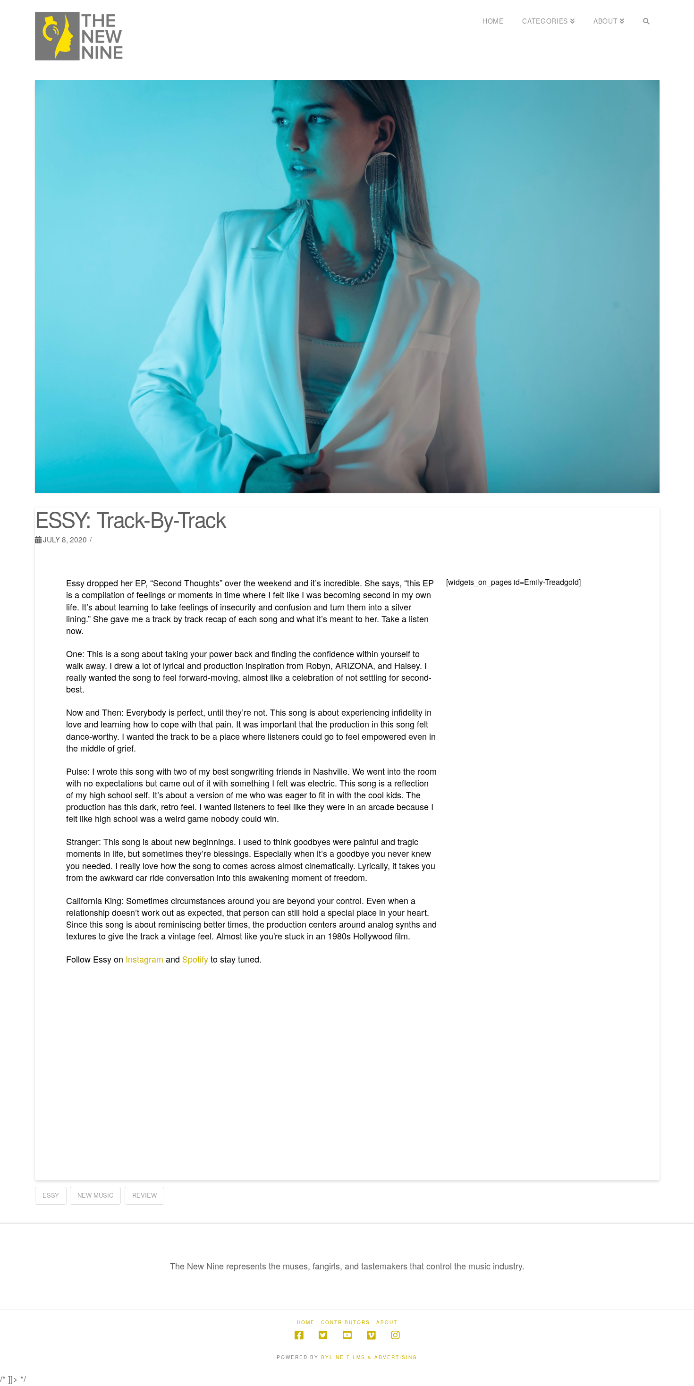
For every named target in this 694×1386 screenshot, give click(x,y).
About (387, 1322)
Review (144, 1195)
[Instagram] (395, 1335)
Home (306, 1322)
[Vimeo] (371, 1335)
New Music (95, 1195)
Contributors (345, 1322)
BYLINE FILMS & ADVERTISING (369, 1357)
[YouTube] (347, 1335)
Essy (50, 1195)
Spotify (195, 959)
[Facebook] (299, 1335)
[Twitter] (323, 1335)
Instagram (143, 959)
